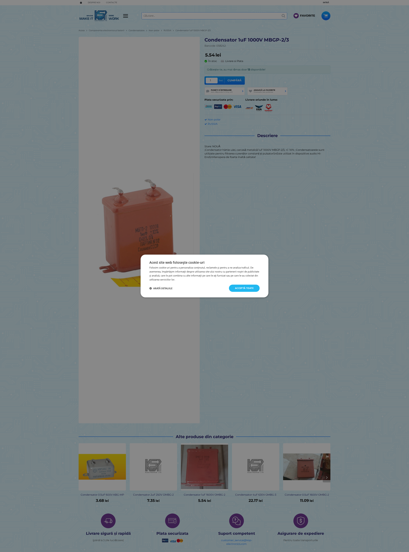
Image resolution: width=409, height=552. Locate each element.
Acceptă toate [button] (244, 288)
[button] (160, 288)
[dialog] (204, 276)
